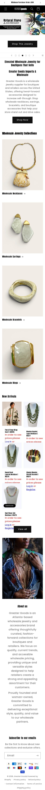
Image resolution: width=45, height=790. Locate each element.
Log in (8, 441)
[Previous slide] (11, 55)
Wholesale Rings (10, 382)
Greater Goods (20, 776)
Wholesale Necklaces (12, 193)
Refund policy (35, 780)
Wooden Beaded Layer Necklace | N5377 (32, 434)
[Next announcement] (40, 2)
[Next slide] (33, 55)
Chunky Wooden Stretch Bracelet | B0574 (32, 474)
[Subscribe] (37, 755)
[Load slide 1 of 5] (15, 55)
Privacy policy (20, 780)
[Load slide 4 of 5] (26, 55)
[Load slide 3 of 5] (22, 55)
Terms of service (34, 784)
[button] (6, 9)
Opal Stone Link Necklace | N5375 (11, 514)
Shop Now (22, 119)
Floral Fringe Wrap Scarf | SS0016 (11, 431)
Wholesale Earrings (11, 256)
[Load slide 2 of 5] (19, 55)
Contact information (15, 784)
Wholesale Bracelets (12, 319)
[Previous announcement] (4, 2)
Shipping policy (24, 788)
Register (30, 489)
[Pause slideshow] (42, 55)
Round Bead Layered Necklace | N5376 (11, 474)
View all (22, 529)
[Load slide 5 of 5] (29, 55)
